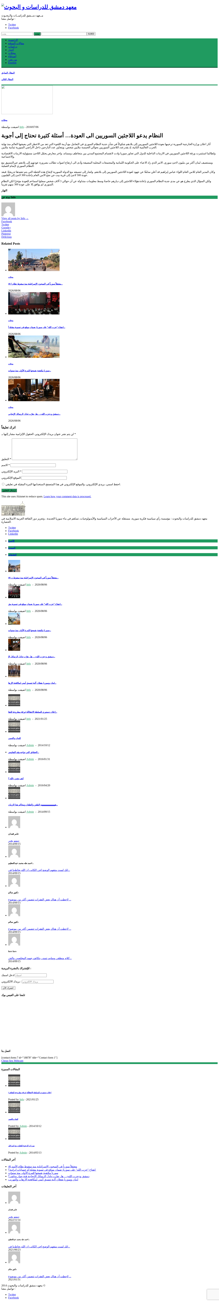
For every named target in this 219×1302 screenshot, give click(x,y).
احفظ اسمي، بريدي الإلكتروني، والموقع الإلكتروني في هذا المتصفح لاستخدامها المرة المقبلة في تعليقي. (63, 484)
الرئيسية (13, 40)
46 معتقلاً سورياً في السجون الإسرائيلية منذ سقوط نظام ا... (35, 284)
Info (22, 127)
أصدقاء (12, 56)
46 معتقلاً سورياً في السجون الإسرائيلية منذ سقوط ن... (33, 577)
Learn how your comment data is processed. (67, 496)
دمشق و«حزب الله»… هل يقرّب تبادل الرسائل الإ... (31, 656)
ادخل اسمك (7, 975)
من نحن (12, 59)
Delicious (6, 236)
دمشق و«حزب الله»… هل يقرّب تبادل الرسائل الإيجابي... (34, 414)
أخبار (11, 49)
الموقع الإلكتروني (11, 477)
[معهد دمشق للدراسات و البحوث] (39, 7)
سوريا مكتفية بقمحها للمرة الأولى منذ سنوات (33, 1173)
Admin (30, 745)
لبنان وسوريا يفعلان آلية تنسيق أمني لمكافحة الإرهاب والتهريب (43, 1179)
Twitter (12, 24)
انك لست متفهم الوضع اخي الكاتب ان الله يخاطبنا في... (39, 870)
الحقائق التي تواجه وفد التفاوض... (23, 752)
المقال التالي (7, 79)
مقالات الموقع (16, 43)
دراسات (12, 46)
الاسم (5, 465)
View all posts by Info (15, 218)
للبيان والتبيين (14, 738)
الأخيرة (11, 541)
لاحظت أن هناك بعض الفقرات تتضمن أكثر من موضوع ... (39, 899)
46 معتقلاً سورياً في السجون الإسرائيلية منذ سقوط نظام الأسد (42, 1166)
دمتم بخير (13, 840)
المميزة (11, 548)
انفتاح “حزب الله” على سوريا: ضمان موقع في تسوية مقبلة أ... (36, 327)
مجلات (12, 53)
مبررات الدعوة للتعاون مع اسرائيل (21, 1146)
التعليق (6, 459)
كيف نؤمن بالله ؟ (16, 778)
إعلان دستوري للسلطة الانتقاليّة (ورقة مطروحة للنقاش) (29, 1092)
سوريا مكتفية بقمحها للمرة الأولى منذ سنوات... (29, 370)
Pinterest (6, 233)
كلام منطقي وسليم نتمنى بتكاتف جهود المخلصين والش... (40, 958)
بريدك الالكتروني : (11, 981)
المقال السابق (8, 72)
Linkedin (6, 230)
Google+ (6, 227)
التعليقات (12, 554)
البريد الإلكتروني (11, 471)
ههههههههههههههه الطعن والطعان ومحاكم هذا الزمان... (33, 804)
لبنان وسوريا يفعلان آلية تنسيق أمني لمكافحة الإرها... (32, 683)
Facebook (13, 27)
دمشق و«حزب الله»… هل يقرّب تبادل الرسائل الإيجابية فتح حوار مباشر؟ (48, 1176)
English (12, 62)
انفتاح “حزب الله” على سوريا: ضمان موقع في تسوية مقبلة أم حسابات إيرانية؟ (52, 1169)
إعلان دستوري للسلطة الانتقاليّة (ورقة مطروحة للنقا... (32, 712)
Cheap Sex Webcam (12, 1060)
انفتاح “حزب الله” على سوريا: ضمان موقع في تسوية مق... (35, 604)
